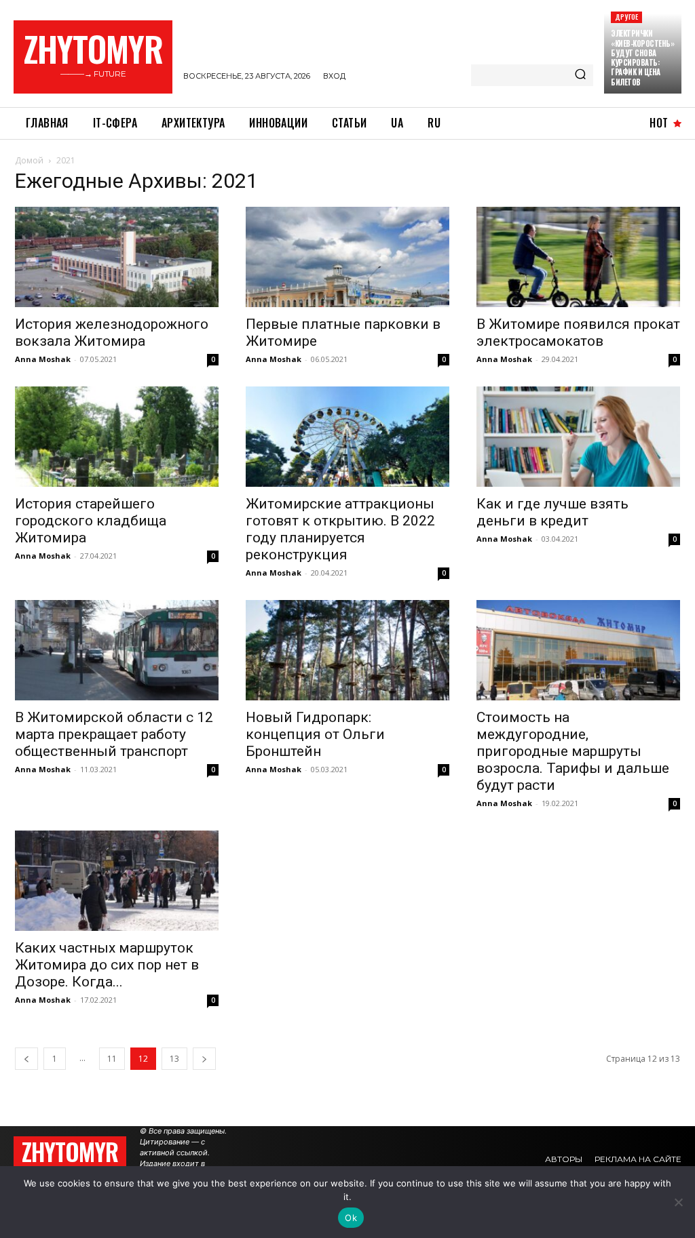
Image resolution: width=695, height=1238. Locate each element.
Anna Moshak (43, 359)
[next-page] (204, 1058)
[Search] (580, 75)
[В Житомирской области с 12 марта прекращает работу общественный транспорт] (117, 650)
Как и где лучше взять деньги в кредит (552, 512)
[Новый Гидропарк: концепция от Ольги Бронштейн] (347, 650)
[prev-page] (26, 1058)
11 (112, 1058)
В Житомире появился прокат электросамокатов (578, 332)
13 (174, 1058)
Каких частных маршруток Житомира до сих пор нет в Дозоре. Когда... (107, 965)
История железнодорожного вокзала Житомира (111, 332)
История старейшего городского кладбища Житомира (90, 521)
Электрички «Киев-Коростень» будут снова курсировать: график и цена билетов (642, 57)
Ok (351, 1217)
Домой (29, 160)
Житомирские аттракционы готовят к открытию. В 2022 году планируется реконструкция (340, 529)
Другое (626, 17)
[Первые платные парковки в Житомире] (347, 257)
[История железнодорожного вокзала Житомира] (117, 257)
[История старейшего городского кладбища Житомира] (117, 436)
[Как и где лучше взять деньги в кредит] (578, 436)
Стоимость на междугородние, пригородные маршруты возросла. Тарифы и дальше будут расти (572, 751)
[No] (678, 1202)
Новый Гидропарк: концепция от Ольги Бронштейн (315, 734)
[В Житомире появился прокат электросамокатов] (578, 257)
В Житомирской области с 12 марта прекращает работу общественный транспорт (114, 734)
